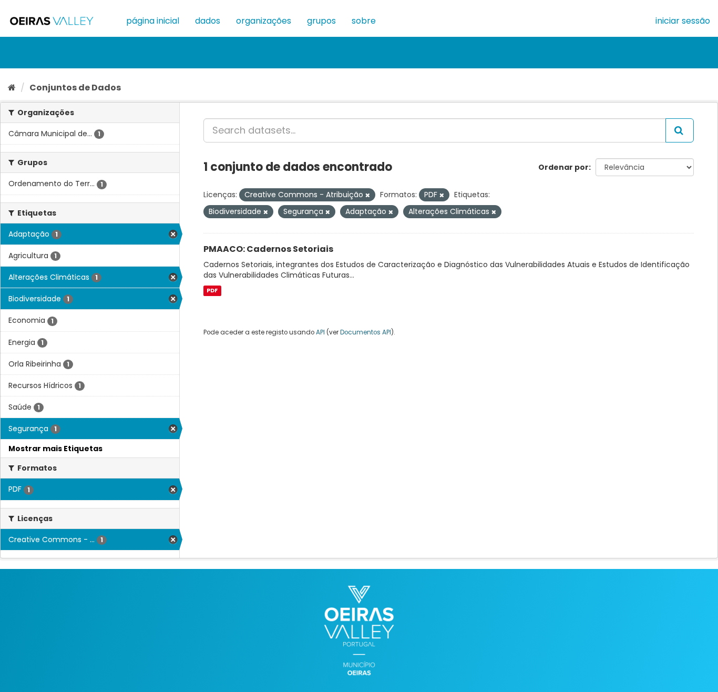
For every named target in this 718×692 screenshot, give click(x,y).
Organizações (263, 21)
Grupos (321, 21)
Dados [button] (207, 21)
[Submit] (679, 130)
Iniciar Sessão (682, 21)
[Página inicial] (12, 88)
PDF (212, 290)
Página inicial (152, 21)
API (320, 332)
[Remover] (367, 195)
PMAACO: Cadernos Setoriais (268, 249)
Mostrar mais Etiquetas (55, 448)
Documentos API (365, 332)
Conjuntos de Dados (75, 88)
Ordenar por (563, 167)
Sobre (364, 21)
